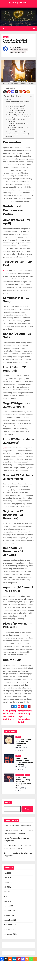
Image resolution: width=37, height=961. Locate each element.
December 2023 (10, 920)
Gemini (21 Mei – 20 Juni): (17, 108)
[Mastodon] (12, 91)
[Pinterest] (9, 91)
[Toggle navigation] (34, 28)
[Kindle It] (16, 91)
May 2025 (7, 873)
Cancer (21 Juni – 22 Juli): (17, 110)
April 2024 (7, 901)
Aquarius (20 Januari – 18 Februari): (20, 132)
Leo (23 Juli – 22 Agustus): (17, 113)
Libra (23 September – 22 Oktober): (20, 117)
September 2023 (10, 934)
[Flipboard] (24, 91)
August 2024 (8, 882)
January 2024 (9, 915)
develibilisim (17, 47)
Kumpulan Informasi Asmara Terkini (17, 826)
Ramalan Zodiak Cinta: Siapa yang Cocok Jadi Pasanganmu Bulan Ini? (23, 782)
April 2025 (7, 878)
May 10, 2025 (20, 788)
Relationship (19, 775)
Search (8, 802)
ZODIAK (5, 37)
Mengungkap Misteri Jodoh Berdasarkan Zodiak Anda (9, 715)
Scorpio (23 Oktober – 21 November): (17, 120)
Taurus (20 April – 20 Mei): (17, 106)
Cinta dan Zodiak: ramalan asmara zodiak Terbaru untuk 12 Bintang (24, 762)
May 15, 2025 (19, 767)
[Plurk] (20, 91)
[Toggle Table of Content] (29, 96)
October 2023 (9, 929)
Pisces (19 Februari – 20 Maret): (19, 134)
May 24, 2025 (20, 748)
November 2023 (10, 925)
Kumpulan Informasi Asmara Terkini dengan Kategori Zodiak (23, 742)
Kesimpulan (10, 136)
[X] (5, 91)
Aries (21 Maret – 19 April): (16, 104)
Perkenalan (9, 99)
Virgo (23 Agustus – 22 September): (20, 115)
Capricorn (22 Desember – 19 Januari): (18, 129)
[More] (28, 91)
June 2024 (8, 892)
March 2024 (8, 906)
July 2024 (7, 887)
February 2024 (9, 911)
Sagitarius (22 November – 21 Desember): (18, 124)
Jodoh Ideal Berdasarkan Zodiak (17, 102)
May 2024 (7, 896)
